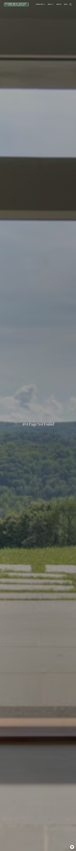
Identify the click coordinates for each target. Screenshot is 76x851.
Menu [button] (65, 4)
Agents (58, 4)
